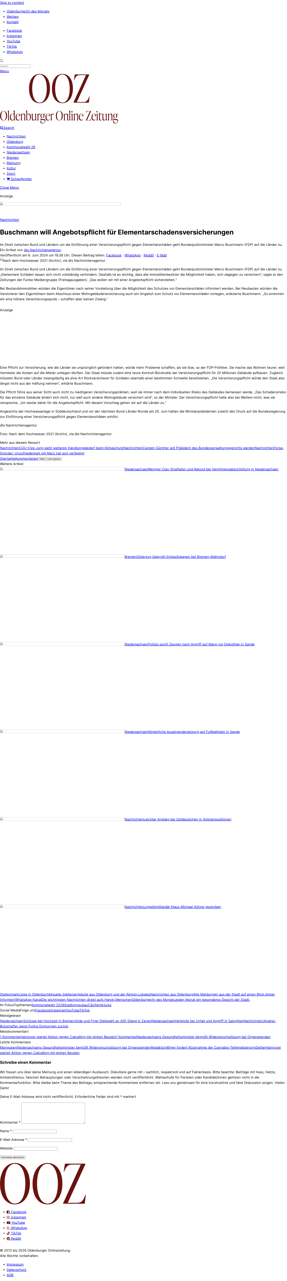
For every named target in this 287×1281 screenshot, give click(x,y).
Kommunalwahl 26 (21, 147)
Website (6, 1148)
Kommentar (10, 1122)
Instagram (14, 36)
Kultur (11, 168)
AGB (10, 1275)
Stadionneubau (76, 1005)
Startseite (7, 459)
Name (6, 1131)
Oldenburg (15, 142)
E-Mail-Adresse (13, 1140)
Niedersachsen (18, 152)
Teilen (42, 459)
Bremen (13, 158)
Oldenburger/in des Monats (28, 11)
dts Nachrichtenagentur (42, 250)
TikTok (12, 46)
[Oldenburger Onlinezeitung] (43, 1203)
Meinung (13, 163)
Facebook (14, 31)
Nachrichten (16, 136)
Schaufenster (21, 179)
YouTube (13, 41)
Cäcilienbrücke (99, 1005)
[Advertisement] (143, 338)
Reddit (149, 255)
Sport (11, 174)
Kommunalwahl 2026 (48, 1005)
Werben (13, 17)
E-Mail (162, 255)
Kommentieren (26, 459)
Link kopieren (54, 459)
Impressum (15, 1264)
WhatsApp (15, 52)
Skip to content (12, 3)
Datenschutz (16, 1270)
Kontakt (13, 22)
